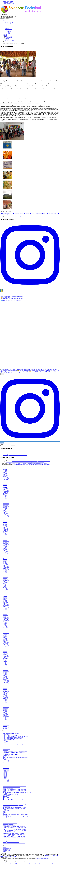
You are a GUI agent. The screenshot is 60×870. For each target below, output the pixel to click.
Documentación (6, 755)
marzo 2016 (5, 601)
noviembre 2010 (6, 669)
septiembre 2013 (6, 633)
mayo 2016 (5, 599)
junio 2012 (5, 648)
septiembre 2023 (6, 506)
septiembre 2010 (6, 671)
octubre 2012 (5, 644)
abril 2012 (5, 651)
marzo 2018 (5, 575)
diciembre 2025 (6, 477)
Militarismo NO (6, 797)
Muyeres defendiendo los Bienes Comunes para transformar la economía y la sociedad (19, 802)
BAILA (4, 742)
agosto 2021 (5, 532)
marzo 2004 (5, 723)
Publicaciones (5, 815)
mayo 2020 (5, 548)
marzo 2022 (5, 525)
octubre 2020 (5, 543)
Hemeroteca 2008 (6, 763)
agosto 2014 (5, 621)
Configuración (3, 856)
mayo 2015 (5, 611)
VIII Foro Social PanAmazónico (9, 831)
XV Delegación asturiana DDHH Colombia (11, 841)
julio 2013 (5, 635)
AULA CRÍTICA (6, 741)
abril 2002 (5, 728)
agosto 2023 (5, 507)
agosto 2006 (5, 710)
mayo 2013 (5, 637)
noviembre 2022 (6, 516)
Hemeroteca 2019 (6, 775)
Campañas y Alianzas (7, 745)
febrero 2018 (5, 577)
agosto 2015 (5, 608)
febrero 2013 (5, 640)
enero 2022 (5, 527)
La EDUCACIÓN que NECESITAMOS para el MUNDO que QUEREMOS (17, 792)
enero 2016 (5, 603)
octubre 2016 (5, 593)
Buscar (1, 444)
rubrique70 (2, 78)
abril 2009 (5, 689)
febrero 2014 (5, 627)
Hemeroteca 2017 (6, 773)
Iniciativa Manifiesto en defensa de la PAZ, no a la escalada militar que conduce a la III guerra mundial (31, 461)
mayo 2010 (5, 675)
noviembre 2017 (6, 580)
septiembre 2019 (6, 556)
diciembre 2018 (6, 566)
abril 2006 (5, 713)
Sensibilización (5, 819)
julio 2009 (5, 685)
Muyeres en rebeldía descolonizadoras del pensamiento (13, 805)
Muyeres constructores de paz (8, 800)
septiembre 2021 (6, 531)
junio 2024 (5, 496)
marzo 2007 (5, 703)
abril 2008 (5, 695)
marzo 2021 (5, 537)
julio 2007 (5, 699)
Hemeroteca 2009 (6, 764)
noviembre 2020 (6, 542)
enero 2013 (5, 641)
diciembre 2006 (6, 706)
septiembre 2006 (6, 709)
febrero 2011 (5, 665)
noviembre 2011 (6, 656)
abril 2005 (5, 719)
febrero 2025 (5, 488)
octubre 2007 (5, 698)
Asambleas (5, 740)
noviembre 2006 (6, 707)
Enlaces (4, 758)
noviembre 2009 (6, 681)
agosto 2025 (5, 481)
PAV (4, 813)
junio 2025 (5, 484)
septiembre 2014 (6, 620)
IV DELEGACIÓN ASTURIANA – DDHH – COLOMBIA (14, 789)
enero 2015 (5, 616)
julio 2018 (5, 571)
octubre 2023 (5, 505)
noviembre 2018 (6, 567)
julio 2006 (5, 711)
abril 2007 (5, 702)
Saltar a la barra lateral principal (8, 3)
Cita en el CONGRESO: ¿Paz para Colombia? (18, 460)
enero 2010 (5, 679)
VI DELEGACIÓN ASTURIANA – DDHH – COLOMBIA (14, 827)
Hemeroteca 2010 (6, 765)
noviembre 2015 (6, 605)
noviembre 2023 (6, 504)
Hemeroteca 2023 (6, 779)
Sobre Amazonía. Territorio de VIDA (10, 823)
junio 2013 (5, 636)
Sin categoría (5, 820)
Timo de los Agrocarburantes (8, 824)
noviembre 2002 (6, 727)
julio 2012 (5, 647)
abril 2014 (5, 625)
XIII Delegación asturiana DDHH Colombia (11, 838)
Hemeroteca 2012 (6, 768)
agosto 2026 (5, 469)
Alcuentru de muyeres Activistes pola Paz (10, 735)
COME (4, 746)
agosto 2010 (5, 672)
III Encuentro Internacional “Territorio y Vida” (11, 787)
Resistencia (5, 817)
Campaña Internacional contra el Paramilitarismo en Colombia (14, 744)
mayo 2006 (5, 712)
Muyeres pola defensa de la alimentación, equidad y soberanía (14, 807)
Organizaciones (6, 810)
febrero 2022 (5, 526)
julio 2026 (5, 470)
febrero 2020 (5, 551)
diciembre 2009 (6, 680)
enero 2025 (5, 489)
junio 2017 (5, 585)
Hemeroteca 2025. (6, 782)
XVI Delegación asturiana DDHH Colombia (11, 842)
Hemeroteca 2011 (6, 767)
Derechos (4, 753)
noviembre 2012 (6, 643)
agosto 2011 (5, 659)
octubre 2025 (5, 479)
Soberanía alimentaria (7, 821)
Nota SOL (5, 809)
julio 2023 (5, 508)
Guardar (2, 868)
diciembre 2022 (6, 515)
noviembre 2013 (6, 630)
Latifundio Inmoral (6, 795)
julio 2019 (5, 559)
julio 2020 (5, 546)
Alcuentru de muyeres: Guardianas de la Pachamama (12, 738)
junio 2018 (5, 572)
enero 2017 (5, 590)
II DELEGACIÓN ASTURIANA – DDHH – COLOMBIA (14, 784)
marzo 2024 (5, 499)
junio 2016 (5, 598)
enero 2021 (5, 540)
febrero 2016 (5, 602)
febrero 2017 (5, 589)
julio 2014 (5, 622)
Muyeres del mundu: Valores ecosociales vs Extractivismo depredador (16, 804)
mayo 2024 (5, 497)
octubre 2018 (5, 568)
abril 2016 (5, 600)
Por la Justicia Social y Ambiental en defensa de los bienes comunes (15, 814)
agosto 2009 (5, 684)
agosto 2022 (5, 519)
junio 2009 (5, 686)
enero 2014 (5, 628)
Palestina (4, 812)
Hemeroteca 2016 (6, 772)
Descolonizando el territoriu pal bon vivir (10, 754)
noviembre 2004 (6, 720)
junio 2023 (5, 509)
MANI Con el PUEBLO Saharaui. (9, 451)
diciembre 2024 (6, 490)
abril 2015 (5, 612)
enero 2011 (5, 666)
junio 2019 (5, 560)
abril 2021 (5, 536)
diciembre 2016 (6, 591)
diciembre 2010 (6, 667)
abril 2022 (5, 524)
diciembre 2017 (6, 579)
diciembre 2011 (5, 655)
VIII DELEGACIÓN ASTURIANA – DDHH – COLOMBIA (14, 830)
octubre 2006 (5, 708)
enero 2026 (5, 476)
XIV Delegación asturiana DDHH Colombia (13, 216)
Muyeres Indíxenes (6, 806)
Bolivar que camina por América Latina (10, 743)
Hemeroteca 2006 (6, 761)
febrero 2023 (5, 513)
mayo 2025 (5, 485)
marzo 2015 (5, 614)
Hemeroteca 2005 (6, 760)
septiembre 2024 (6, 493)
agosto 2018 (5, 570)
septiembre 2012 (6, 645)
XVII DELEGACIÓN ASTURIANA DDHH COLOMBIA (14, 843)
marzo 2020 (5, 550)
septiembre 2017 (6, 582)
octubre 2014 (5, 619)
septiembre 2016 (6, 595)
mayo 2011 (5, 662)
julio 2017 (5, 584)
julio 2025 (5, 482)
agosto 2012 (5, 646)
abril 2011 (5, 663)
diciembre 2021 (6, 528)
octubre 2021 (5, 530)
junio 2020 (5, 547)
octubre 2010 (5, 670)
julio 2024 (5, 495)
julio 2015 (5, 609)
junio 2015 (5, 610)
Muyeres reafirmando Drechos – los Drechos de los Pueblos (14, 808)
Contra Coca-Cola (6, 749)
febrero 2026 (5, 475)
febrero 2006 (5, 714)
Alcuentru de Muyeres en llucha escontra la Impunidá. (13, 737)
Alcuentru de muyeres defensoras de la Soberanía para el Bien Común (16, 736)
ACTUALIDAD (6, 734)
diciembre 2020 (6, 541)
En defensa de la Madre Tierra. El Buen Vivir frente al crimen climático (16, 757)
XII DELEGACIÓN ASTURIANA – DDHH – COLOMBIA (14, 837)
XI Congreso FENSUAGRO (8, 835)
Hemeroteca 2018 (6, 774)
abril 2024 (5, 498)
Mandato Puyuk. (6, 454)
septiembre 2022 (6, 518)
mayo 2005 (5, 718)
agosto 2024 (5, 494)
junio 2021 (5, 534)
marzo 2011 (5, 664)
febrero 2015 (5, 615)
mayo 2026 (5, 472)
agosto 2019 (5, 558)
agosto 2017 (5, 583)
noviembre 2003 (6, 725)
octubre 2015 (5, 606)
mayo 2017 (5, 586)
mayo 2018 (5, 573)
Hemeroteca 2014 (6, 770)
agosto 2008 (5, 693)
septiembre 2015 (6, 607)
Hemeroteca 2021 (6, 777)
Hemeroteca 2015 (6, 771)
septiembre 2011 (6, 658)
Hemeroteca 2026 (6, 783)
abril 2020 (5, 549)
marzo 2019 (5, 563)
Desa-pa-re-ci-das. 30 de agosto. (9, 450)
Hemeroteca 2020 (6, 776)
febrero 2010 (5, 678)
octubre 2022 (5, 517)
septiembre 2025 (6, 480)
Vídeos (4, 828)
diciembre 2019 (6, 553)
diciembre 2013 (6, 629)
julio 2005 (5, 717)
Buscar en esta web (6, 43)
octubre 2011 (5, 657)
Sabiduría (4, 818)
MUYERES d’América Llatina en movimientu (11, 801)
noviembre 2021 (6, 529)
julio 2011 (5, 660)
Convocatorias (5, 750)
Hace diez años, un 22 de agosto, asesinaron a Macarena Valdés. (15, 455)
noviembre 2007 (6, 697)
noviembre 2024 (6, 491)
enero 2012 (5, 654)
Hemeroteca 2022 (6, 778)
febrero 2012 (5, 653)
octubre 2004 (5, 721)
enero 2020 (5, 552)
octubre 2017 (5, 581)
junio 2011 (5, 661)
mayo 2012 (5, 649)
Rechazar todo (9, 856)
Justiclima (4, 791)
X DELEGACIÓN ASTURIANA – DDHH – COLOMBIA (14, 834)
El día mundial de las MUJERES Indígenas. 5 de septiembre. (14, 452)
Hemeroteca (5, 759)
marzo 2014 (5, 626)
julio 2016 (5, 597)
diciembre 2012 (6, 642)
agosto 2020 (5, 545)
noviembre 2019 (6, 554)
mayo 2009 (5, 688)
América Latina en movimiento (8, 739)
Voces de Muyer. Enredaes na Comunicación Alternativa (13, 833)
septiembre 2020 (6, 544)
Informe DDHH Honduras (8, 788)
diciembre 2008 (6, 690)
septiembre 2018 (6, 569)
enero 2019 (5, 565)
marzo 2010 (5, 677)
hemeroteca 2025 (6, 781)
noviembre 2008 (6, 691)
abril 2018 (5, 574)
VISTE (4, 832)
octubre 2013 (5, 632)
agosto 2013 (5, 634)
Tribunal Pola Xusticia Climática (9, 825)
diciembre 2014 (6, 617)
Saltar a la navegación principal (8, 1)
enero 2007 (5, 704)
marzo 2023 (5, 512)
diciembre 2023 (6, 503)
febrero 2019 (5, 564)
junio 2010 (5, 674)
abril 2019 (5, 562)
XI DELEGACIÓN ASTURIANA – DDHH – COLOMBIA (14, 836)
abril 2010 (5, 676)
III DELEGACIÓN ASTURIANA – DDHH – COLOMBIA (14, 786)
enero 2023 (5, 514)
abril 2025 (5, 486)
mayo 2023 (5, 510)
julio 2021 (5, 533)
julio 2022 (5, 521)
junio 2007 (5, 700)
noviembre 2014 (6, 618)
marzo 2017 (5, 588)
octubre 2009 (5, 682)
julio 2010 (5, 673)
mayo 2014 (5, 624)
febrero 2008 (5, 696)
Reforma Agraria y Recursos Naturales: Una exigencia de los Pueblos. (16, 816)
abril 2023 (5, 511)
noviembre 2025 (6, 478)
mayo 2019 (5, 561)
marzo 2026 (5, 474)
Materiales (5, 796)
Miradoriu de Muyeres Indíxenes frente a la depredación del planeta (15, 799)
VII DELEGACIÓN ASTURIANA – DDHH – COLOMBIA (14, 829)
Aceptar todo (14, 856)
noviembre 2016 (6, 592)
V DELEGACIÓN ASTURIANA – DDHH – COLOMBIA (14, 826)
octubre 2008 (5, 692)
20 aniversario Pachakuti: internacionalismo (11, 733)
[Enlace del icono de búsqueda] (3, 42)
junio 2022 (5, 522)
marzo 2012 (5, 652)
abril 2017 (5, 587)
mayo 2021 (5, 535)
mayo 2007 (5, 701)
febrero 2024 (5, 500)
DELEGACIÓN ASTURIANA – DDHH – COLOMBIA (13, 752)
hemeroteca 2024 (6, 780)
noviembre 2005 (6, 716)
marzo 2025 (5, 487)
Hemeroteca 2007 (6, 762)
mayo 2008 (5, 694)
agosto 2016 (5, 596)
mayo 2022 (5, 523)
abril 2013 (5, 638)
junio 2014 (5, 623)
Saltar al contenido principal (8, 2)
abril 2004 (5, 722)
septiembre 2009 (6, 683)
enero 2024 (5, 502)
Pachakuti (4, 811)
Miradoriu (5, 798)
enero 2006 (5, 715)
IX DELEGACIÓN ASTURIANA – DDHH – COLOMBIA (14, 790)
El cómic (4, 756)
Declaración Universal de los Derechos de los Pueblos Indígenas (15, 751)
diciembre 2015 (6, 604)
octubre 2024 (5, 492)
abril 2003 (5, 726)
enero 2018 (5, 578)
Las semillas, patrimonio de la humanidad (10, 794)
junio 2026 (5, 471)
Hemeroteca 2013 (6, 769)
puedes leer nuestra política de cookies (52, 855)
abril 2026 (5, 473)
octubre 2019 (5, 555)
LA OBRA (5, 793)
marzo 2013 (5, 639)
